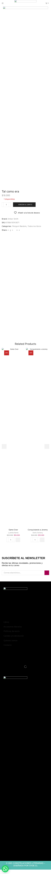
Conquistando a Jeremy (38, 530)
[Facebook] (10, 230)
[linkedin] (17, 230)
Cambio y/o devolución (14, 636)
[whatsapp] (19, 230)
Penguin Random (19, 226)
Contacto (8, 645)
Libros (6, 622)
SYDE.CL (33, 865)
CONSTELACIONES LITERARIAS (28, 863)
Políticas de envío (11, 631)
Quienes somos (10, 640)
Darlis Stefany (38, 533)
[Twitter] (8, 230)
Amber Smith (13, 219)
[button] (18, 540)
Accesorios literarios (13, 627)
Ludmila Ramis (13, 533)
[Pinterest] (12, 230)
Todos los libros (34, 226)
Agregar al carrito (25, 204)
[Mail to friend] (15, 230)
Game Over (13, 530)
